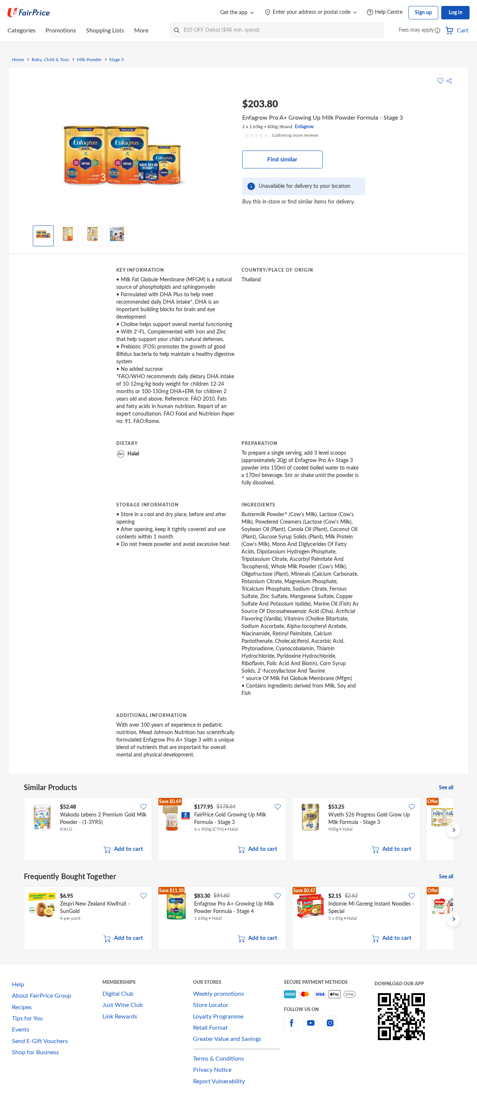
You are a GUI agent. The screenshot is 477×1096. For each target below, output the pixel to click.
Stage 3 (116, 59)
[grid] (238, 829)
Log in (455, 12)
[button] (437, 31)
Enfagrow (304, 126)
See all (446, 787)
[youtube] (310, 1027)
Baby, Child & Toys (50, 59)
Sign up (423, 12)
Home (18, 59)
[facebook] (291, 1027)
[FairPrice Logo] (28, 13)
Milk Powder (89, 59)
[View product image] (43, 234)
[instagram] (330, 1027)
